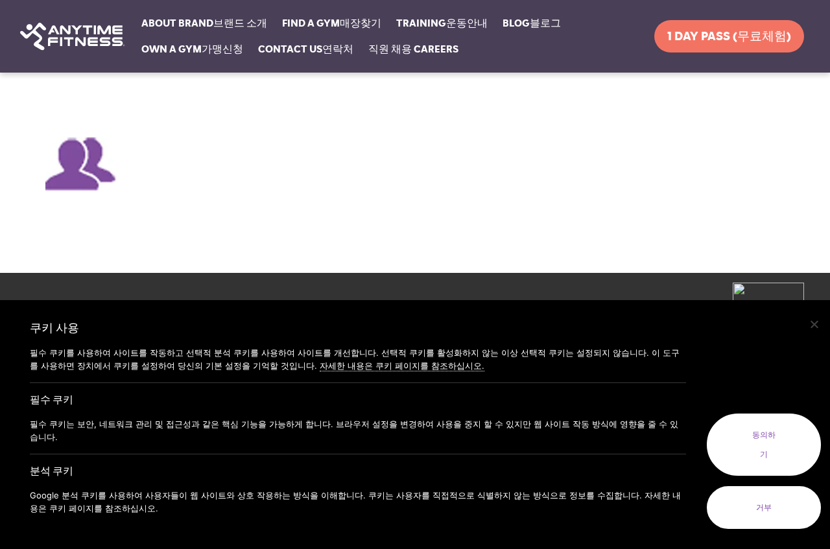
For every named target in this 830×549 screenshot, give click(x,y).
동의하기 (764, 444)
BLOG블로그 (532, 23)
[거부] (813, 324)
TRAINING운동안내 (442, 23)
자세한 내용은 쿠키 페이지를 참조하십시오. (402, 365)
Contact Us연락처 (305, 49)
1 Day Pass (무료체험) (729, 36)
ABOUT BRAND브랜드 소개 (204, 23)
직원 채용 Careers (413, 49)
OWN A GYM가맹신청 (192, 49)
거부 (764, 507)
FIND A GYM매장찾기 (331, 23)
